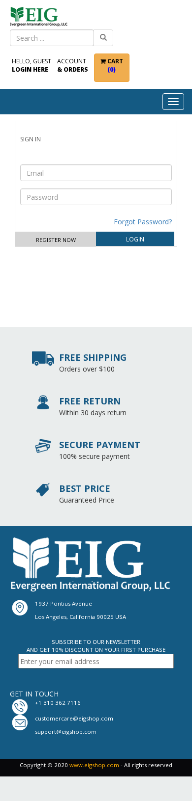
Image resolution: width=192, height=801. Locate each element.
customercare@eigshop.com (74, 718)
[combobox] (52, 37)
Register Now (56, 239)
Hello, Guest (31, 65)
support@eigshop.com (65, 731)
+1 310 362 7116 (58, 702)
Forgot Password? (143, 221)
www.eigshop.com (94, 765)
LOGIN (135, 239)
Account (72, 65)
